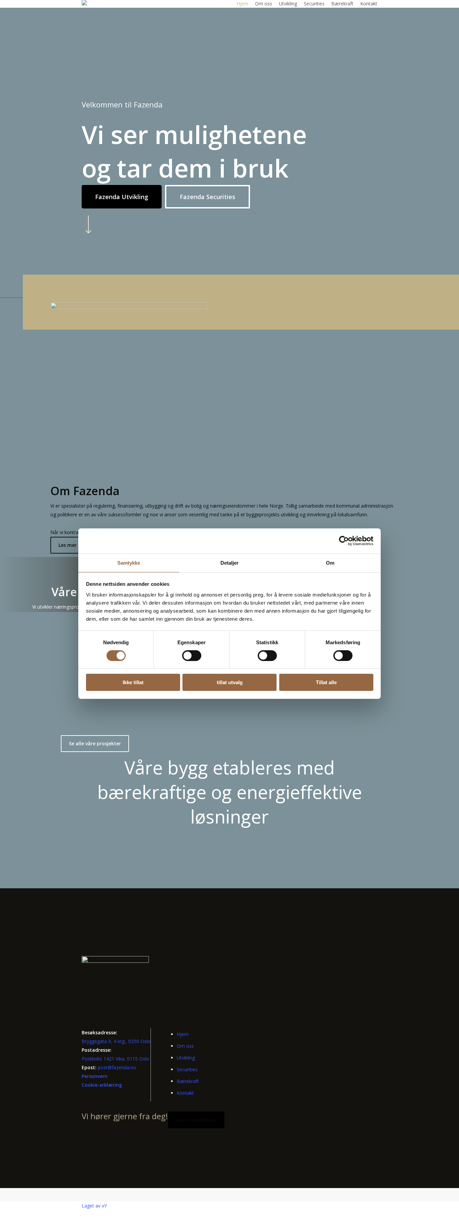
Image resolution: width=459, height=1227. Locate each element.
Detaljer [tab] (229, 562)
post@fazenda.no (117, 1067)
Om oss (185, 1046)
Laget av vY (94, 1205)
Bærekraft (188, 1081)
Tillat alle (326, 682)
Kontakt (185, 1093)
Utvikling (186, 1057)
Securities (187, 1069)
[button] (122, 196)
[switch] (191, 655)
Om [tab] (330, 562)
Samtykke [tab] (128, 562)
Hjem (183, 1034)
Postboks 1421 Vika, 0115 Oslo (115, 1058)
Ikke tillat (133, 682)
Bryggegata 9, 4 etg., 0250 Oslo (116, 1041)
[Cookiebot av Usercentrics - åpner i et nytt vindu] (344, 541)
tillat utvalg (230, 682)
